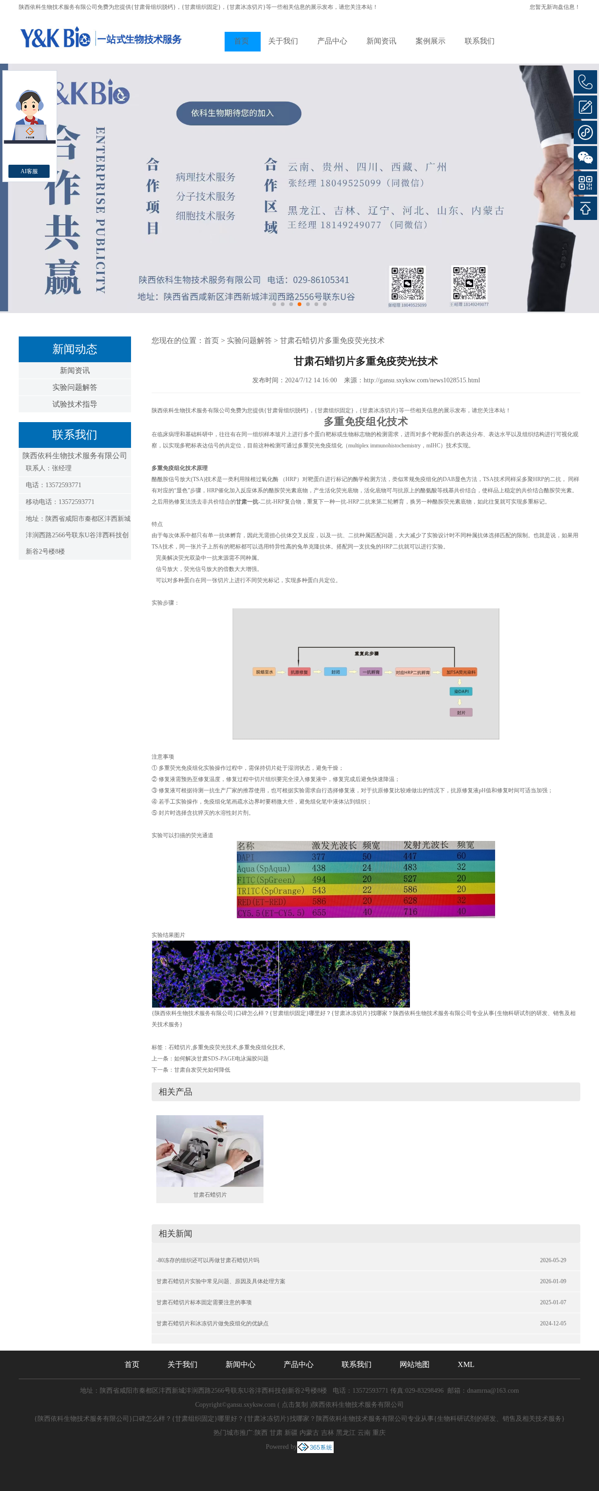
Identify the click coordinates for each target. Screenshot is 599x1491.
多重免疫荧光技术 (214, 1047)
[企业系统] (315, 1446)
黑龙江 (346, 1432)
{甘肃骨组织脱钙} (153, 7)
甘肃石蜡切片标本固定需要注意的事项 (204, 1302)
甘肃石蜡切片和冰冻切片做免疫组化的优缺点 (212, 1323)
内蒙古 (309, 1432)
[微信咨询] (585, 157)
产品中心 (332, 41)
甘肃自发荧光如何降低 (202, 1070)
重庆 (379, 1432)
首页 (241, 41)
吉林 (327, 1432)
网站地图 (415, 1364)
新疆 (291, 1432)
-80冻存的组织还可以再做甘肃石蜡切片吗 (207, 1260)
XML (466, 1364)
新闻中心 (241, 1364)
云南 (364, 1432)
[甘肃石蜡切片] (209, 1150)
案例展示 (431, 41)
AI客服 (29, 171)
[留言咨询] (585, 107)
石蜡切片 (179, 1047)
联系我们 (480, 41)
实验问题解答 (74, 387)
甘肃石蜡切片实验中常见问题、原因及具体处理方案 (220, 1281)
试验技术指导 (74, 404)
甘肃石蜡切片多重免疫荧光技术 (332, 340)
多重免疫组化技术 (261, 1047)
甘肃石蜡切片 (210, 1194)
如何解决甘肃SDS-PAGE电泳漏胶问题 (221, 1058)
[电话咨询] (585, 82)
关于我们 (283, 41)
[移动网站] (585, 183)
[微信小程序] (585, 132)
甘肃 (276, 1432)
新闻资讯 (381, 41)
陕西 (261, 1432)
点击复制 (295, 1404)
